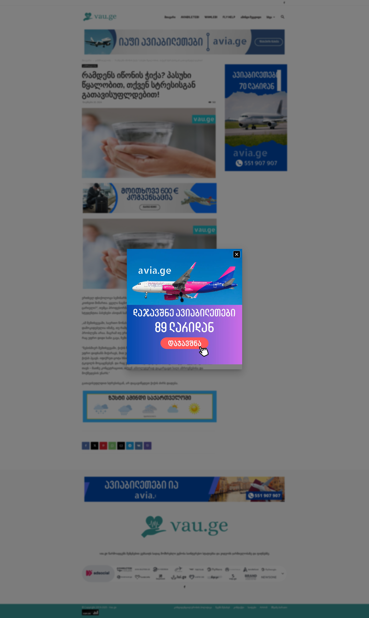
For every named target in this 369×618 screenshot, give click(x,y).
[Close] (236, 254)
